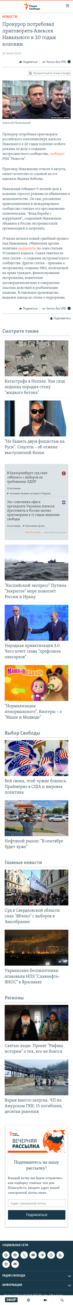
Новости (9, 17)
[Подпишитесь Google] (6, 1255)
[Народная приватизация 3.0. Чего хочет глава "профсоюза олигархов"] (36, 623)
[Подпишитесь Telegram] (42, 1255)
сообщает (57, 154)
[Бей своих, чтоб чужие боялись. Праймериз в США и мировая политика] (36, 758)
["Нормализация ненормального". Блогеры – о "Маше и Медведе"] (36, 683)
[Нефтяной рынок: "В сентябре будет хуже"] (36, 818)
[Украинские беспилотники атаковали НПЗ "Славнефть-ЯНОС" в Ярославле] (36, 948)
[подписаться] (15, 1264)
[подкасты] (28, 1300)
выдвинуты (27, 248)
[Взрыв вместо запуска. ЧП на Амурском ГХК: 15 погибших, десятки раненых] (36, 1077)
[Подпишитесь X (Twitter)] (24, 1255)
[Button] (28, 62)
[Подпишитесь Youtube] (33, 1255)
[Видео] (45, 1300)
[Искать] (62, 1300)
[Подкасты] (6, 1264)
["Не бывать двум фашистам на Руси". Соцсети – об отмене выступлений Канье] (36, 418)
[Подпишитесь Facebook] (15, 1255)
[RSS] (60, 1255)
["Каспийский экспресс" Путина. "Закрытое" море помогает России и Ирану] (36, 563)
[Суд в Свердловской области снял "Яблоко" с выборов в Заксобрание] (36, 887)
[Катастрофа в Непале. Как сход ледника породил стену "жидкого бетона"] (36, 358)
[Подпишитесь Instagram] (51, 1255)
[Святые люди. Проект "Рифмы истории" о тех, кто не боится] (36, 1023)
